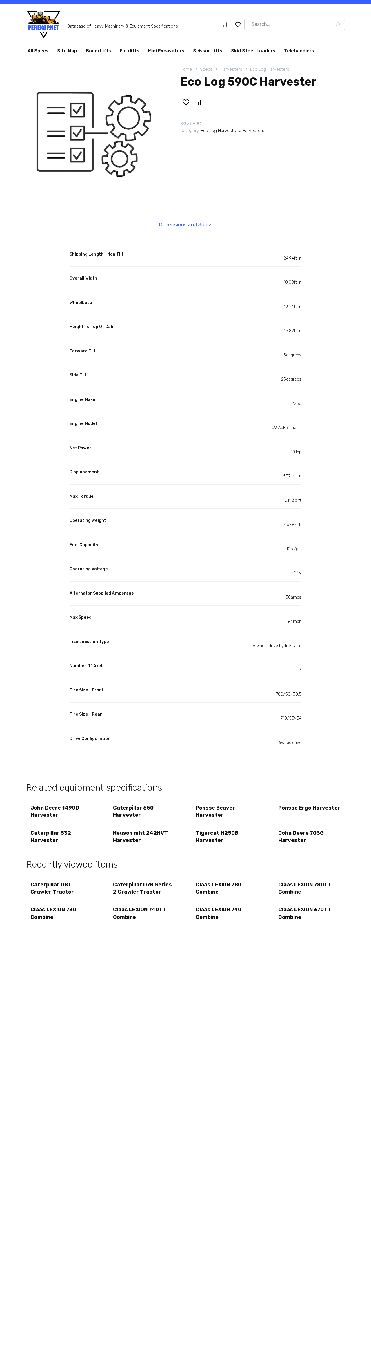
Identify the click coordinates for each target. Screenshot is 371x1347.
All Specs (38, 51)
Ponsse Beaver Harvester (215, 811)
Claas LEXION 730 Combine (53, 913)
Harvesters (231, 69)
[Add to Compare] (198, 102)
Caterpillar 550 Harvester (133, 811)
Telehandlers (299, 51)
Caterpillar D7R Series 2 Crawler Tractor (142, 888)
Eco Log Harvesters (269, 69)
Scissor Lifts (207, 51)
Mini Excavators (166, 51)
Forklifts (129, 51)
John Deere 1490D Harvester (54, 811)
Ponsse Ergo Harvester (309, 808)
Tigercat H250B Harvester (217, 836)
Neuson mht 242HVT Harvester (140, 836)
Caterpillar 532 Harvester (50, 836)
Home (186, 69)
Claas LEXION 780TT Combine (305, 888)
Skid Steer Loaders (253, 51)
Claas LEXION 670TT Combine (304, 913)
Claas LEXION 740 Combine (218, 913)
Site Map (67, 51)
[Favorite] (238, 24)
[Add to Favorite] (185, 102)
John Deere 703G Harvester (301, 836)
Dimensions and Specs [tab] (185, 224)
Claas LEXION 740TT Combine (139, 913)
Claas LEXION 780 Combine (218, 888)
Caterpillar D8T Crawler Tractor (52, 888)
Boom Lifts (98, 51)
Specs (206, 69)
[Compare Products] (225, 24)
